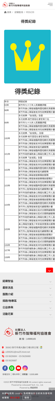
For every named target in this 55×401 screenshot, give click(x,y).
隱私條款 (16, 374)
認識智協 (8, 281)
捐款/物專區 (10, 300)
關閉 (26, 398)
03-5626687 (11, 360)
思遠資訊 (34, 388)
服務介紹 (8, 294)
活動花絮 (8, 313)
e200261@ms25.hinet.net (17, 352)
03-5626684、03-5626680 (18, 356)
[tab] (27, 281)
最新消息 (8, 287)
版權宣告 (6, 374)
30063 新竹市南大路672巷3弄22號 (22, 347)
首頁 (9, 12)
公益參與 (8, 307)
